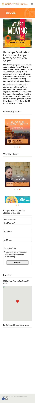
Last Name (8, 240)
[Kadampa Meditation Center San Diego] (16, 4)
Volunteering (10, 257)
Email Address (9, 223)
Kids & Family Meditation (14, 254)
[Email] (6, 398)
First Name (8, 231)
